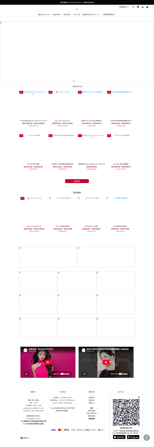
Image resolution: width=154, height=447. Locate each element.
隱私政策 (91, 418)
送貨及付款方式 (91, 413)
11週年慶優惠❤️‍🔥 (108, 14)
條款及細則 (91, 411)
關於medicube (44, 14)
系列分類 (66, 14)
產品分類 (56, 14)
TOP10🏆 (77, 14)
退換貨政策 (91, 416)
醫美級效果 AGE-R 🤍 (91, 14)
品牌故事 (91, 397)
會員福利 (91, 400)
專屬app (91, 403)
